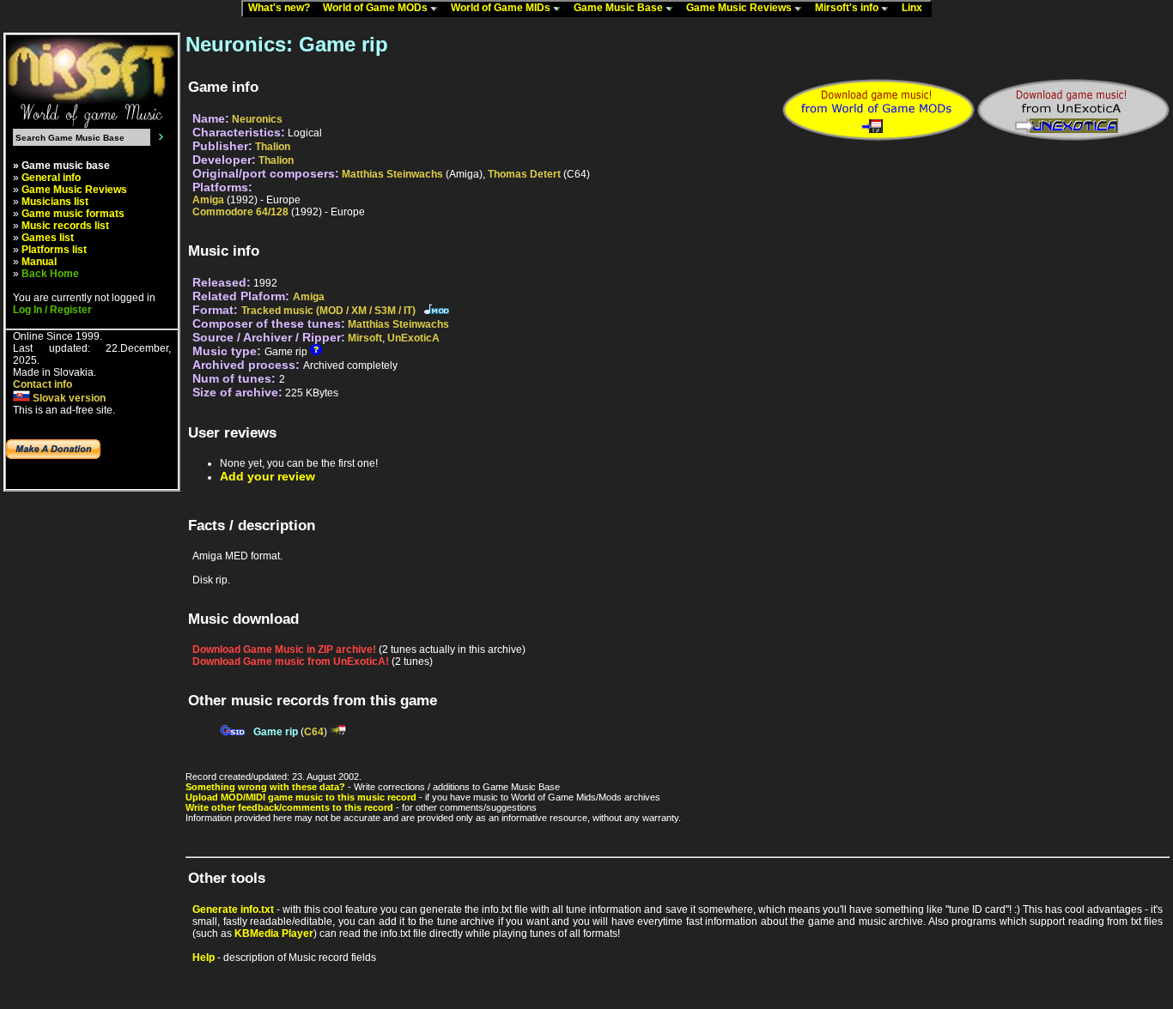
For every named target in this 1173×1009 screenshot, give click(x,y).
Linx (916, 8)
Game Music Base (620, 8)
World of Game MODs (376, 8)
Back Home (50, 274)
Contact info (42, 384)
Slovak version (68, 398)
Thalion (272, 147)
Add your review (267, 476)
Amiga (208, 200)
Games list (47, 238)
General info (51, 178)
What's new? (283, 8)
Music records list (65, 226)
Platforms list (54, 250)
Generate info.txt (233, 909)
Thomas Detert (524, 174)
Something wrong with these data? (265, 787)
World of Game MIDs (502, 8)
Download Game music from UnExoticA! (290, 662)
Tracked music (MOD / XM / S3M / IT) (328, 311)
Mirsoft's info (848, 8)
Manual (39, 262)
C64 (314, 732)
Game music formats (73, 214)
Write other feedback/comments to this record (289, 807)
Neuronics (257, 119)
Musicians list (54, 202)
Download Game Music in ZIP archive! (284, 649)
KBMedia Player (273, 933)
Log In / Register (52, 310)
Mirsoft (365, 338)
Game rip (275, 732)
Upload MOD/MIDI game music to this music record (300, 797)
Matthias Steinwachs (392, 174)
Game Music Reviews (740, 8)
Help (203, 958)
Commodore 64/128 (240, 212)
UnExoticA (413, 338)
